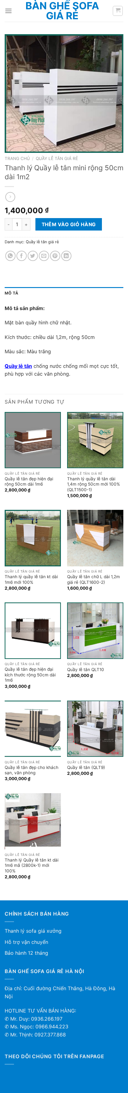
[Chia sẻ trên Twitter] (33, 256)
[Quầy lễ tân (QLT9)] (95, 729)
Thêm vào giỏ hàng (69, 224)
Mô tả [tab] (11, 293)
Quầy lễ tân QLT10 (85, 669)
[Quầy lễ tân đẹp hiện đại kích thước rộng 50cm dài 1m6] (33, 630)
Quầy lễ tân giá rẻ (57, 158)
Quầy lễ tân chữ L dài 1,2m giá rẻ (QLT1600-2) (93, 579)
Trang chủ (17, 158)
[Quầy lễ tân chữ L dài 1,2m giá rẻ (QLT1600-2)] (95, 538)
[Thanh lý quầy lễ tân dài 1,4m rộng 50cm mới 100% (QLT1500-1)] (95, 440)
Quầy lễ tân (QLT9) (86, 767)
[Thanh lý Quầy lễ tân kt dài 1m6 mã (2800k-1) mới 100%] (33, 821)
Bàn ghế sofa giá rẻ (62, 11)
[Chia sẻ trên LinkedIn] (66, 256)
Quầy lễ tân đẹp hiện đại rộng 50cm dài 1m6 (29, 481)
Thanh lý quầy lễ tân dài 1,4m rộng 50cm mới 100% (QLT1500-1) (93, 484)
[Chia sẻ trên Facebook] (21, 256)
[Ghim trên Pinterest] (55, 256)
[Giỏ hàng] (118, 11)
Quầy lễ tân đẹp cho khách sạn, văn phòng (31, 770)
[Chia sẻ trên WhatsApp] (10, 256)
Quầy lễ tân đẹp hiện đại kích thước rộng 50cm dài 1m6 (30, 675)
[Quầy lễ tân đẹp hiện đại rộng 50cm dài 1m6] (33, 440)
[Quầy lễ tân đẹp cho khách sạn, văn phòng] (33, 729)
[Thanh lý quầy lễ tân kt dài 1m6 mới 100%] (33, 538)
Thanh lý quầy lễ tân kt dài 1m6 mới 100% (31, 579)
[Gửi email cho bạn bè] (44, 256)
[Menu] (8, 10)
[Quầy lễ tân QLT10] (95, 630)
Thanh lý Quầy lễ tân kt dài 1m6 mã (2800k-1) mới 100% (31, 865)
